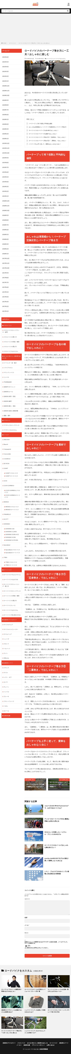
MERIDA (6, 502)
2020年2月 (5, 134)
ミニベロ (6, 377)
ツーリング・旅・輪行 (10, 363)
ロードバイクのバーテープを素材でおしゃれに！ (42, 134)
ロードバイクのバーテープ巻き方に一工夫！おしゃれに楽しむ (34, 43)
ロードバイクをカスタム (59, 58)
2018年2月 (5, 249)
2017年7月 (5, 282)
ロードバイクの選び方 (10, 600)
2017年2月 (5, 306)
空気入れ (6, 658)
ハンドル (6, 691)
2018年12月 (5, 201)
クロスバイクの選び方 (10, 346)
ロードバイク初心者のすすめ (12, 615)
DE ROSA (6, 463)
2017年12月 (5, 258)
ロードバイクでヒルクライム (12, 574)
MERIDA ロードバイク (12, 509)
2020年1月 (5, 138)
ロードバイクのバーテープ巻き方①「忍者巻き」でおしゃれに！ (46, 137)
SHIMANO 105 (10, 528)
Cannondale (7, 454)
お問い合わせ (50, 1045)
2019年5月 (5, 177)
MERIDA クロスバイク (12, 506)
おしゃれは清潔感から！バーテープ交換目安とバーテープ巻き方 (46, 127)
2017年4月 (5, 297)
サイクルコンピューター (11, 629)
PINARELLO (7, 514)
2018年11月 (5, 205)
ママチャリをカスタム (10, 430)
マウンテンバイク (9, 372)
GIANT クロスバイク (12, 473)
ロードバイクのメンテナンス (12, 591)
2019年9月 (5, 158)
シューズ (6, 639)
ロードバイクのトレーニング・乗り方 (10, 585)
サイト (26, 932)
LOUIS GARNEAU (9, 485)
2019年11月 (5, 148)
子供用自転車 (8, 382)
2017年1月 (5, 311)
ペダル (6, 706)
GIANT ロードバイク (12, 476)
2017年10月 (5, 268)
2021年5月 (5, 62)
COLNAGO (7, 458)
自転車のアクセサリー (10, 620)
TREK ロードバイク (11, 565)
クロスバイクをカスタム (11, 351)
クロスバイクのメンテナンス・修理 (10, 331)
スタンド (6, 643)
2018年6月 (5, 229)
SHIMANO (7, 524)
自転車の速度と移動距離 (11, 411)
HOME (4, 43)
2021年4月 (5, 66)
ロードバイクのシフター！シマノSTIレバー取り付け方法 (58, 1011)
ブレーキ (6, 696)
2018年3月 (5, 244)
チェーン (6, 687)
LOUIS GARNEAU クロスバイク (12, 491)
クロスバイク (8, 325)
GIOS (5, 481)
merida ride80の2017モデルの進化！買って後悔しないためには (56, 859)
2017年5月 (5, 292)
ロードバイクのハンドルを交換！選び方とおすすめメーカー (58, 990)
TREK (5, 557)
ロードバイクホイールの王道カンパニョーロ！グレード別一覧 (35, 990)
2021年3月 (5, 71)
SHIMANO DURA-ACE (12, 534)
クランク (6, 667)
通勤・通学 (7, 415)
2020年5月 (5, 119)
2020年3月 (5, 129)
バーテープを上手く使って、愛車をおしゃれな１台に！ (44, 144)
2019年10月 (5, 153)
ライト (6, 653)
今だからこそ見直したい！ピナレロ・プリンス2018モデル (55, 833)
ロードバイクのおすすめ (11, 579)
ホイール (6, 711)
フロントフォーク (9, 701)
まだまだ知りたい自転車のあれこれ (11, 357)
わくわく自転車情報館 (41, 1049)
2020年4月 (5, 124)
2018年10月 (5, 210)
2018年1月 (5, 253)
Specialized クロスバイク (13, 550)
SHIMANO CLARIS (11, 531)
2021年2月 (5, 76)
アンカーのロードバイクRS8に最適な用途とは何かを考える (56, 820)
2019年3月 (5, 186)
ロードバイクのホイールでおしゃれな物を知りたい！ (56, 846)
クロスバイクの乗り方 (10, 337)
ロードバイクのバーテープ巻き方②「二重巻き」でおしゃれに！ (46, 140)
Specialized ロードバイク (13, 552)
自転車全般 (7, 715)
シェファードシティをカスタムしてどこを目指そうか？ (35, 1031)
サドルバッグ (8, 634)
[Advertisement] (35, 28)
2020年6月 (5, 114)
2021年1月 (5, 81)
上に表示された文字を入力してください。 (37, 947)
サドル (6, 672)
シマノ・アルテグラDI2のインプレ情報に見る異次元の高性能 (56, 872)
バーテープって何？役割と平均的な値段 (39, 123)
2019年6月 (5, 172)
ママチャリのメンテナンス (11, 425)
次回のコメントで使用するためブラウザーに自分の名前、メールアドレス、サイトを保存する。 (47, 942)
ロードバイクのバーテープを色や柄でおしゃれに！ (43, 130)
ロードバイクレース (9, 605)
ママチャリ (7, 420)
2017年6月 (5, 287)
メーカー (6, 435)
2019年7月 (5, 167)
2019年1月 (5, 196)
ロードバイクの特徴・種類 (11, 596)
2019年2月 (5, 191)
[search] (68, 11)
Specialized (7, 545)
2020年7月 (5, 110)
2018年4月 (5, 239)
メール (27, 925)
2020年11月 (5, 90)
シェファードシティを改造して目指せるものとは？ (35, 1011)
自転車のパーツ (8, 663)
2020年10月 (5, 95)
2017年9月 (5, 273)
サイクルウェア (8, 624)
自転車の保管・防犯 (9, 396)
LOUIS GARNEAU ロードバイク (12, 496)
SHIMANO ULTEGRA (12, 540)
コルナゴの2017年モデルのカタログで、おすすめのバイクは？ (56, 807)
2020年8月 (5, 105)
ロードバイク (12, 43)
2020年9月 (5, 100)
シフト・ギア (8, 677)
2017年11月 (5, 263)
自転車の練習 (8, 401)
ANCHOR (6, 439)
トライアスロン (8, 367)
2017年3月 (5, 301)
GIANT (6, 468)
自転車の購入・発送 (9, 406)
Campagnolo (7, 449)
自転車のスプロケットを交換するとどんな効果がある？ (11, 1011)
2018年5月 (5, 234)
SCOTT (6, 519)
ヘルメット (7, 648)
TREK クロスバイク (11, 562)
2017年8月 (5, 277)
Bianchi (6, 444)
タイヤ (6, 682)
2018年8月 (5, 220)
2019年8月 (5, 162)
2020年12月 (5, 86)
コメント (27, 899)
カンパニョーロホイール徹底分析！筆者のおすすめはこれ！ (11, 990)
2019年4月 (5, 181)
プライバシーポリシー (38, 1045)
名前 (26, 917)
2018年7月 (5, 225)
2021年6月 (5, 57)
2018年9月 (5, 215)
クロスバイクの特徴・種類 (11, 341)
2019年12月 (5, 143)
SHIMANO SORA (11, 537)
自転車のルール (8, 391)
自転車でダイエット (9, 387)
